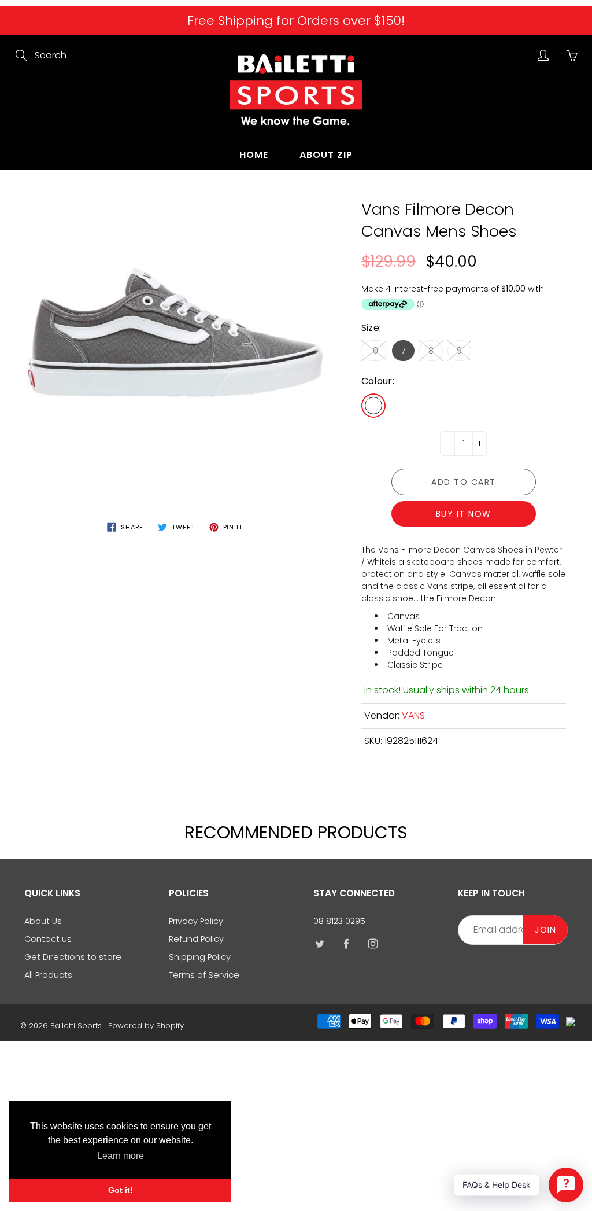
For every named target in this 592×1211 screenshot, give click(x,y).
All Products (48, 975)
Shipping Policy (200, 957)
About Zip (326, 154)
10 (374, 350)
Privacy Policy (196, 921)
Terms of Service (204, 975)
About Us (43, 921)
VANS (413, 715)
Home (253, 154)
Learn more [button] (120, 1156)
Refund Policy (196, 939)
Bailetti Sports (76, 1025)
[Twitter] (319, 943)
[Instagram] (372, 943)
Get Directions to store (72, 957)
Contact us (48, 939)
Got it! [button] (120, 1190)
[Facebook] (346, 943)
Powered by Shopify (146, 1025)
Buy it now (463, 514)
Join (545, 930)
